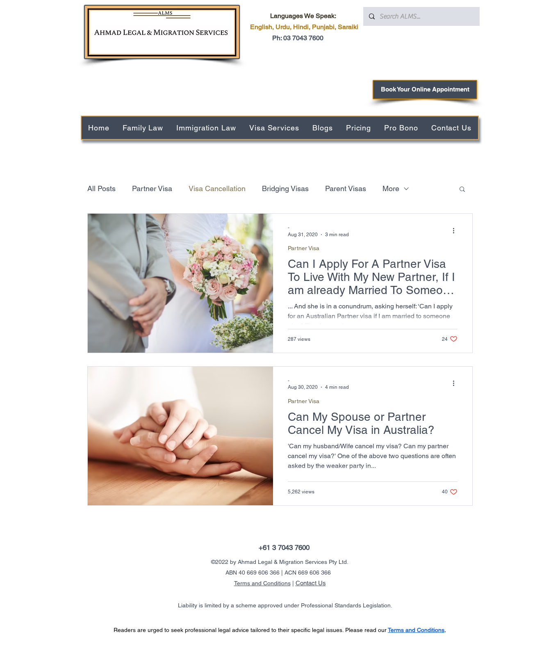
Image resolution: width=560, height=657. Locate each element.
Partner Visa (152, 188)
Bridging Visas (285, 188)
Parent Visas (345, 188)
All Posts (101, 188)
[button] (462, 189)
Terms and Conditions (262, 583)
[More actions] (456, 230)
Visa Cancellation (217, 188)
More (390, 188)
